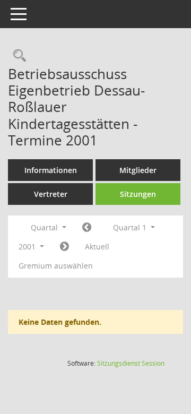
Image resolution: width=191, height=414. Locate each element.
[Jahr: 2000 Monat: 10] (86, 227)
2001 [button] (28, 247)
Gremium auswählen (56, 266)
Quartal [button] (45, 227)
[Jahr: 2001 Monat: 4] (64, 246)
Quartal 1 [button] (131, 227)
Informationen (50, 170)
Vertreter (50, 194)
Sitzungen (138, 194)
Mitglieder (138, 170)
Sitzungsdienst (130, 363)
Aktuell (97, 247)
